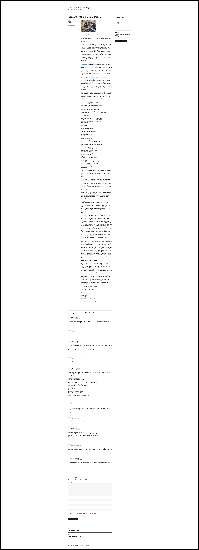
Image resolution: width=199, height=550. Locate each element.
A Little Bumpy (118, 22)
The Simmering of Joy (119, 24)
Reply (70, 325)
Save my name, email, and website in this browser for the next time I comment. (83, 513)
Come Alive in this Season (120, 23)
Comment (70, 482)
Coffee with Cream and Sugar (79, 8)
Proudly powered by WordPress (84, 545)
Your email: (117, 36)
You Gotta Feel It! (119, 27)
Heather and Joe (71, 23)
